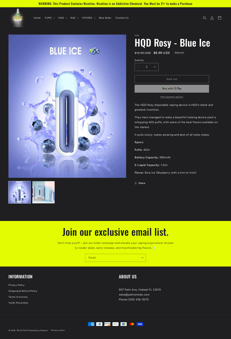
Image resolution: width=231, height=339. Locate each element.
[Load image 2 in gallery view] (43, 192)
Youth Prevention (18, 302)
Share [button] (141, 183)
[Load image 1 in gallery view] (19, 192)
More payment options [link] (171, 97)
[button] (49, 18)
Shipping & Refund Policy (22, 291)
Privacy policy (58, 330)
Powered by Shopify (38, 330)
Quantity (139, 60)
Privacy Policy (16, 285)
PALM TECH (22, 330)
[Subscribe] (142, 258)
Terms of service (18, 296)
